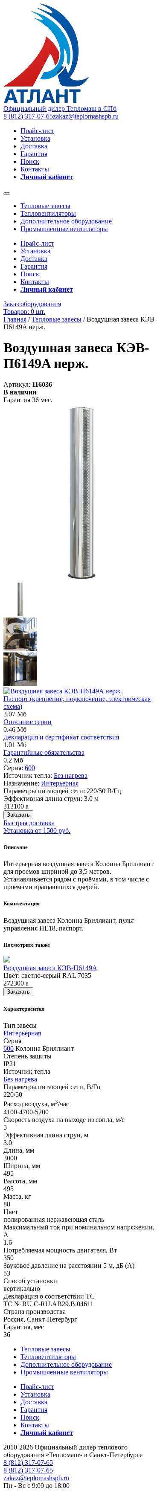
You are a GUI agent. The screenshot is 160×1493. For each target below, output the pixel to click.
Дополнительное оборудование (66, 221)
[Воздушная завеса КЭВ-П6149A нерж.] (81, 578)
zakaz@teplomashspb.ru (86, 116)
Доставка (33, 146)
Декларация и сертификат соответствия (61, 737)
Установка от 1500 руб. (36, 830)
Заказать (18, 815)
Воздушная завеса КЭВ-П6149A (50, 967)
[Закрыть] (6, 193)
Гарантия (33, 153)
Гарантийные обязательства (43, 752)
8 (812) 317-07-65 (28, 116)
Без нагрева (70, 775)
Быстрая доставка (29, 822)
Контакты (34, 169)
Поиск (29, 161)
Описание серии (27, 721)
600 (30, 767)
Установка (35, 138)
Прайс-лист (37, 130)
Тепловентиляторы (48, 213)
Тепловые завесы (45, 205)
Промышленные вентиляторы (64, 228)
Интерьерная (60, 783)
